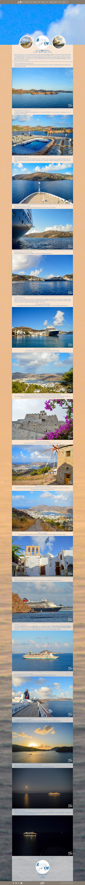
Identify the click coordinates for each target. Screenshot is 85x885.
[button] (42, 88)
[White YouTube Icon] (21, 883)
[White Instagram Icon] (16, 883)
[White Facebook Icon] (14, 883)
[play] (70, 107)
